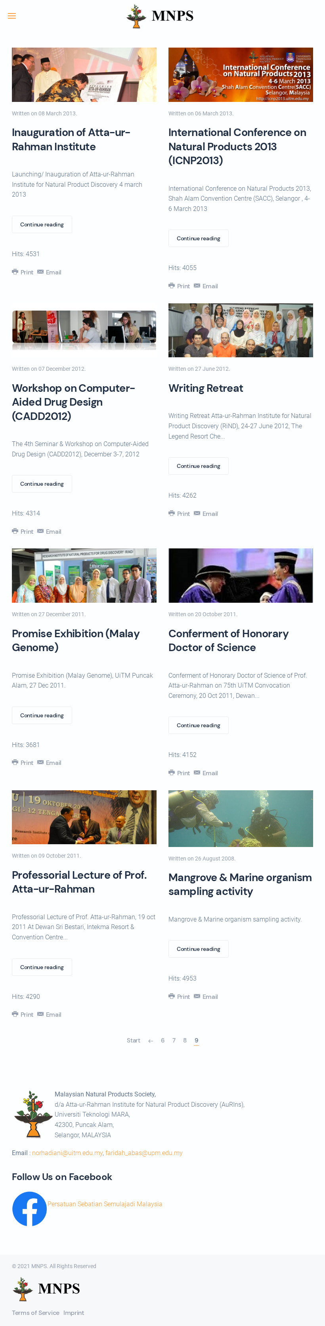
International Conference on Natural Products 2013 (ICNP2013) (237, 146)
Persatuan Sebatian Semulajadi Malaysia (105, 1204)
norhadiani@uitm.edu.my (67, 1153)
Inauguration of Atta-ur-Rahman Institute (71, 139)
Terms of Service (35, 1313)
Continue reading (42, 224)
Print (26, 272)
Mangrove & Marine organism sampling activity (240, 884)
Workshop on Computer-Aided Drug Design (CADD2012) (73, 402)
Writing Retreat (205, 388)
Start (133, 1040)
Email (52, 272)
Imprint (73, 1313)
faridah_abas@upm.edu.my (144, 1153)
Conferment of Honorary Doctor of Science (228, 640)
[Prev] (150, 1041)
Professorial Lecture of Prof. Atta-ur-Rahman (79, 882)
